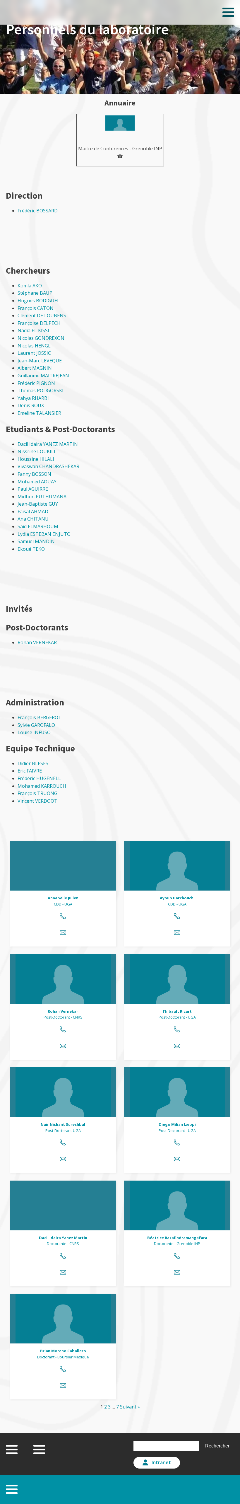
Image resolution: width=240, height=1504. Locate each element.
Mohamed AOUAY (37, 481)
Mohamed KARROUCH (42, 786)
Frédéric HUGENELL (39, 778)
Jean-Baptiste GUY (38, 504)
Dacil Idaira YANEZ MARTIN (48, 444)
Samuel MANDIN (36, 541)
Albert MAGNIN (35, 368)
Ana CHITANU (33, 519)
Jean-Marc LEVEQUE (40, 360)
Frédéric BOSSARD (38, 210)
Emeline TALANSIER (39, 413)
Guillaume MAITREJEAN (43, 375)
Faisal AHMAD (33, 511)
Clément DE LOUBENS (42, 315)
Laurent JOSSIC (34, 353)
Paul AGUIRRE (33, 489)
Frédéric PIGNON (36, 383)
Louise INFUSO (34, 732)
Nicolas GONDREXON (41, 338)
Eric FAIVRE (30, 771)
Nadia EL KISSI (33, 330)
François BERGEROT (39, 717)
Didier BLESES (33, 763)
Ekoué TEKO (31, 549)
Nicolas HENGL (34, 345)
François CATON (36, 308)
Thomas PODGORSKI (41, 390)
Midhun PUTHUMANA (42, 496)
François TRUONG (37, 793)
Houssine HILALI (36, 459)
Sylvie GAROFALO (36, 725)
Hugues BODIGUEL (39, 300)
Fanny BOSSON (34, 474)
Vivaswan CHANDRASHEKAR (48, 466)
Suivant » (130, 1407)
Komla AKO (30, 285)
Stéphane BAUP (35, 293)
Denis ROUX (31, 405)
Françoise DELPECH (39, 323)
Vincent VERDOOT (37, 801)
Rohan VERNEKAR (37, 642)
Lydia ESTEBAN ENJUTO (44, 534)
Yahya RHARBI (33, 398)
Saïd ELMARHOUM (38, 526)
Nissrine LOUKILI (36, 451)
